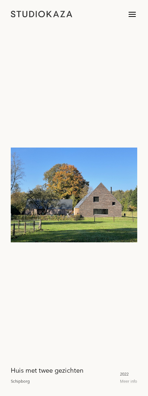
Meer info (128, 381)
